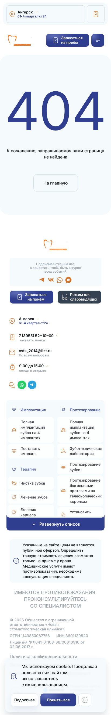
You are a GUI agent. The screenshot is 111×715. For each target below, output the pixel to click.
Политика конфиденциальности (43, 656)
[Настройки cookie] (84, 700)
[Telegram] (32, 385)
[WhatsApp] (22, 385)
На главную (55, 183)
